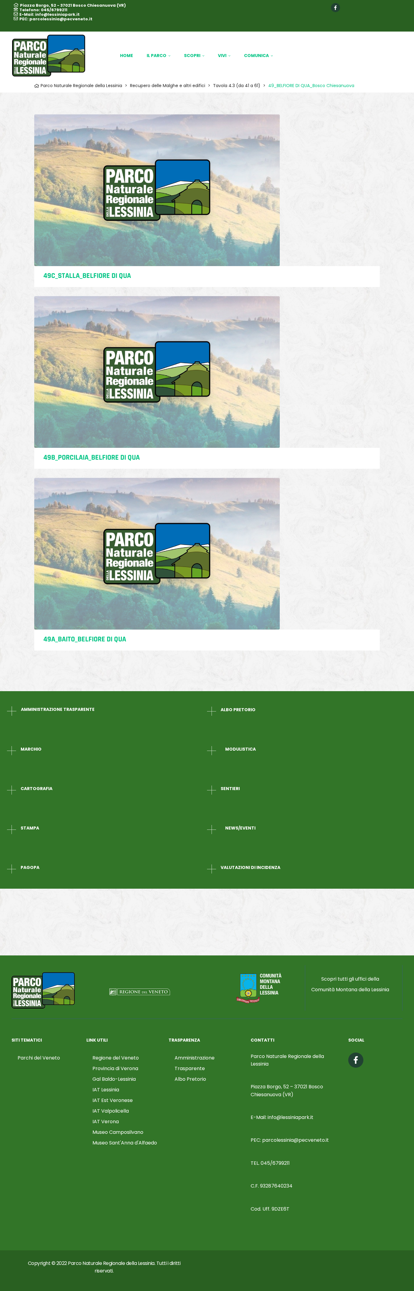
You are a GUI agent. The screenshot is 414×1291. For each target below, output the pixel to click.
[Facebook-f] (335, 7)
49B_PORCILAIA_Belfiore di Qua (91, 457)
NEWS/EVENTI (240, 828)
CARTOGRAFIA (36, 789)
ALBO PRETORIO (238, 710)
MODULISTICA (240, 749)
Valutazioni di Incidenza (250, 867)
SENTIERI (230, 789)
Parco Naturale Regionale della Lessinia (111, 1263)
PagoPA (30, 867)
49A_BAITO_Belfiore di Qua (84, 639)
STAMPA (30, 828)
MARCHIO (31, 749)
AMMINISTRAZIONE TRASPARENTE (58, 709)
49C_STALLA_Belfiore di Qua (87, 275)
